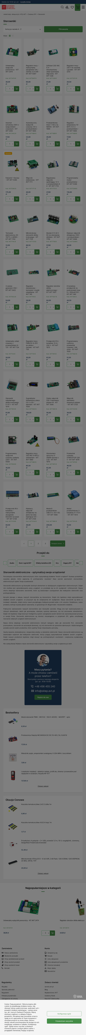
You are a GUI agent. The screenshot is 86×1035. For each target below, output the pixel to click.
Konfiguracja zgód (64, 1014)
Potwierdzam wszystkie (64, 1021)
